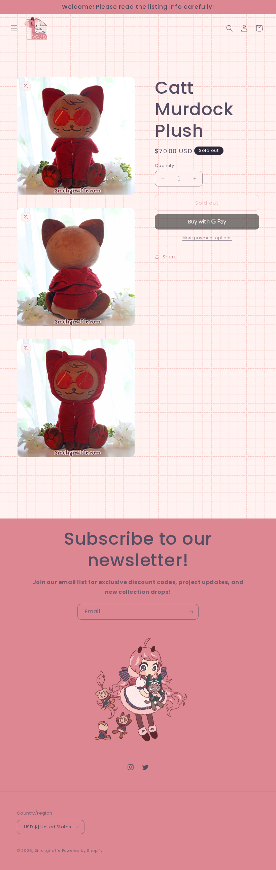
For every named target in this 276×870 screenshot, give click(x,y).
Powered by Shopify (82, 850)
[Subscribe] (190, 612)
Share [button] (170, 256)
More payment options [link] (207, 238)
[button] (14, 28)
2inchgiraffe (48, 850)
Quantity (164, 165)
